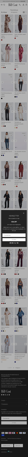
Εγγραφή (14, 239)
